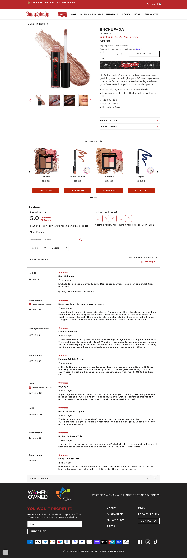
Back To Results (38, 24)
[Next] (157, 171)
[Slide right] (91, 100)
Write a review (131, 37)
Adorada (109, 177)
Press (111, 526)
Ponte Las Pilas (77, 177)
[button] (148, 4)
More (137, 14)
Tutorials (112, 14)
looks (126, 14)
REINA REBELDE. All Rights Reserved (98, 551)
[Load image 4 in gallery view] (85, 100)
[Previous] (29, 171)
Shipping (103, 46)
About (111, 508)
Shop (73, 14)
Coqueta (45, 177)
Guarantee (115, 514)
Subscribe (38, 531)
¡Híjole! (141, 177)
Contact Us (149, 521)
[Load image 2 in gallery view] (55, 100)
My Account (115, 520)
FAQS (141, 508)
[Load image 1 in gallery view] (40, 100)
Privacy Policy (148, 514)
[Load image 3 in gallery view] (70, 100)
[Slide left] (30, 100)
